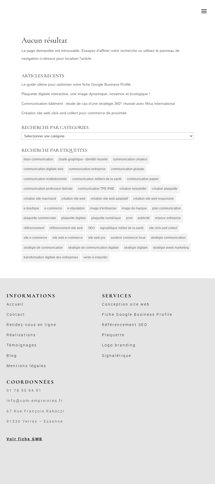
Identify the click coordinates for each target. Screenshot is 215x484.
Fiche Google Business (129, 314)
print (129, 218)
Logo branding (119, 345)
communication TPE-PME (96, 189)
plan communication (166, 208)
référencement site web (66, 228)
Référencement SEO (124, 325)
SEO (91, 228)
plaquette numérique (106, 218)
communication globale (127, 169)
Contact (16, 314)
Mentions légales (26, 366)
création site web (73, 198)
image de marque (134, 208)
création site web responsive (153, 198)
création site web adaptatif (109, 198)
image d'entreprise (103, 208)
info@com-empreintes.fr (35, 401)
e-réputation (76, 208)
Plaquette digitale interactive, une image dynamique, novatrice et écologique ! (86, 94)
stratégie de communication (43, 247)
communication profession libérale (48, 189)
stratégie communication (168, 238)
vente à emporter (95, 257)
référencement (34, 228)
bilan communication (38, 159)
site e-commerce (35, 238)
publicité (144, 218)
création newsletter (133, 189)
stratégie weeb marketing (171, 247)
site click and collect (163, 228)
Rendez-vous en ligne (31, 325)
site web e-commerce (67, 238)
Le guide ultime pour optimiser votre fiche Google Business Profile (76, 84)
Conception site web (126, 304)
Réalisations (21, 335)
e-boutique (31, 208)
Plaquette (113, 335)
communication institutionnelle (45, 179)
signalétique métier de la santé (122, 228)
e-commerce (53, 208)
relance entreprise (168, 218)
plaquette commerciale (40, 218)
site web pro (96, 238)
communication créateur (130, 159)
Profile (165, 314)
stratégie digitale (136, 247)
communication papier (143, 179)
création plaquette (165, 189)
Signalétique (116, 356)
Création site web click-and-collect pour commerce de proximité (74, 113)
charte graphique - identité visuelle (83, 159)
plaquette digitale (73, 218)
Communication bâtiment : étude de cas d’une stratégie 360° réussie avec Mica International (98, 103)
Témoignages (22, 345)
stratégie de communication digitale (93, 247)
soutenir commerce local (128, 238)
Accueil (15, 304)
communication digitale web (43, 169)
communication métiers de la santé (97, 179)
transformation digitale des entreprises (51, 257)
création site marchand (40, 198)
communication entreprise (87, 169)
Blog (12, 356)
